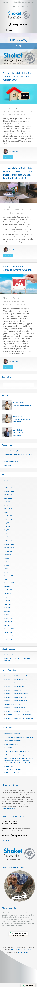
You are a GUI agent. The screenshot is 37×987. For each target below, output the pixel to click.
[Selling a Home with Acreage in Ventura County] (18, 284)
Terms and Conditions (17, 949)
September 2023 (9, 554)
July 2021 (7, 558)
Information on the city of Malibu (14, 686)
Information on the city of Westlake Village (17, 711)
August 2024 (8, 519)
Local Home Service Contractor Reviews (16, 655)
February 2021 (8, 576)
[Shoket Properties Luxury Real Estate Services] (18, 16)
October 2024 (8, 516)
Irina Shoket (17, 416)
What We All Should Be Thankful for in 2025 (17, 751)
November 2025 (9, 491)
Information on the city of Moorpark (15, 690)
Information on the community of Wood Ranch (18, 718)
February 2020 (8, 618)
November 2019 (9, 629)
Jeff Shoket (15, 151)
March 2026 (7, 480)
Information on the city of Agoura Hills (16, 676)
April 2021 (7, 569)
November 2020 (9, 586)
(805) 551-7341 (17, 435)
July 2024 (7, 523)
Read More (8, 157)
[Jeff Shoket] (7, 432)
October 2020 (8, 590)
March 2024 (7, 537)
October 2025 (8, 494)
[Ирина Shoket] (7, 405)
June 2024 (7, 526)
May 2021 (7, 565)
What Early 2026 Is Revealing (12, 458)
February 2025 (8, 508)
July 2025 (7, 501)
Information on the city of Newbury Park (16, 693)
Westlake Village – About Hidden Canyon (18, 714)
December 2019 (9, 625)
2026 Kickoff (8, 465)
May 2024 (7, 530)
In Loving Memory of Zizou (14, 867)
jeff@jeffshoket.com (19, 433)
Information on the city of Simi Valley (15, 700)
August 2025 (8, 498)
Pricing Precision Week (11, 461)
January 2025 (8, 512)
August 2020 (8, 597)
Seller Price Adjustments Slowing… (14, 755)
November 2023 (9, 547)
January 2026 (8, 487)
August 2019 (8, 639)
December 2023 (9, 544)
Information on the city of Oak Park (15, 697)
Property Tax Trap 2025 (11, 766)
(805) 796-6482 (20, 25)
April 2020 (7, 611)
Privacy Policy (28, 949)
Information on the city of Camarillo (15, 683)
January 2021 (8, 579)
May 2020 (7, 607)
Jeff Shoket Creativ (23, 952)
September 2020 (9, 593)
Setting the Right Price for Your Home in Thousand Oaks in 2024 (17, 76)
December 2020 (9, 583)
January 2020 (8, 622)
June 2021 (7, 561)
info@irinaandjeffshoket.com (24, 2)
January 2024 (8, 540)
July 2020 (7, 600)
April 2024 (7, 533)
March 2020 (7, 614)
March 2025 (7, 505)
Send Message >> (7, 840)
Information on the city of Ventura (14, 708)
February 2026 (8, 484)
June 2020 (7, 604)
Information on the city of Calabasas (15, 679)
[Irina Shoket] (7, 418)
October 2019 (8, 632)
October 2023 (8, 551)
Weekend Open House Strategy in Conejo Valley (18, 454)
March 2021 (7, 572)
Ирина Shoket (18, 403)
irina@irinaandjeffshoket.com (22, 405)
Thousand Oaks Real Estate (12, 704)
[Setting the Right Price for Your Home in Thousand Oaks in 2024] (18, 94)
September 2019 (9, 636)
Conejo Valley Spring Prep (12, 451)
